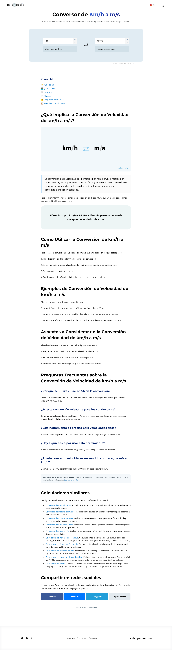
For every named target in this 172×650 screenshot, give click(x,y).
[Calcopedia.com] (18, 5)
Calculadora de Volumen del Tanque (62, 537)
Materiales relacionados (55, 103)
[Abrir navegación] (162, 5)
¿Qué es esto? (50, 84)
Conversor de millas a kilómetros (60, 511)
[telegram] (31, 638)
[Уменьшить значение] (75, 42)
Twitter (52, 596)
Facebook (74, 596)
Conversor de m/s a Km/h (57, 531)
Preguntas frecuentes (54, 99)
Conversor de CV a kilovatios (58, 505)
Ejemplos (48, 92)
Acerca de (71, 638)
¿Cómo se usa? (50, 88)
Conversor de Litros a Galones (59, 518)
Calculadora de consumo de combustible (64, 557)
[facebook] (26, 638)
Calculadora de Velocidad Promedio (62, 544)
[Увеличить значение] (75, 39)
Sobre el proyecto (71, 480)
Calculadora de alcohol (56, 563)
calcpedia (137, 638)
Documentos (82, 638)
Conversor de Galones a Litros (59, 524)
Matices (47, 96)
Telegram (97, 596)
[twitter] (22, 638)
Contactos (93, 638)
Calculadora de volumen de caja (60, 550)
